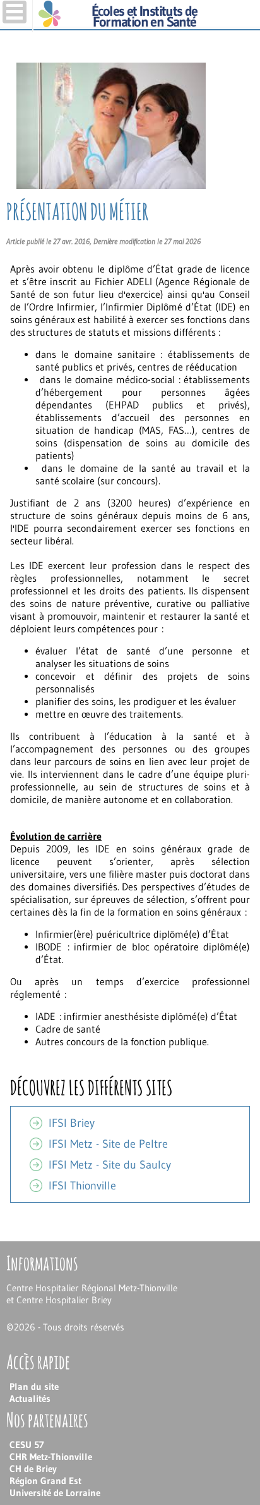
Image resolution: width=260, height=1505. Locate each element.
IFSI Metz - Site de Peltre (108, 1144)
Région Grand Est (45, 1481)
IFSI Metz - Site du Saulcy (110, 1165)
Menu (15, 12)
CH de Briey (33, 1469)
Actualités (29, 1398)
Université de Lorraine (54, 1493)
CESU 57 (26, 1445)
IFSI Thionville (82, 1186)
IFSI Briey (72, 1123)
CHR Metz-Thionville (50, 1457)
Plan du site (34, 1386)
